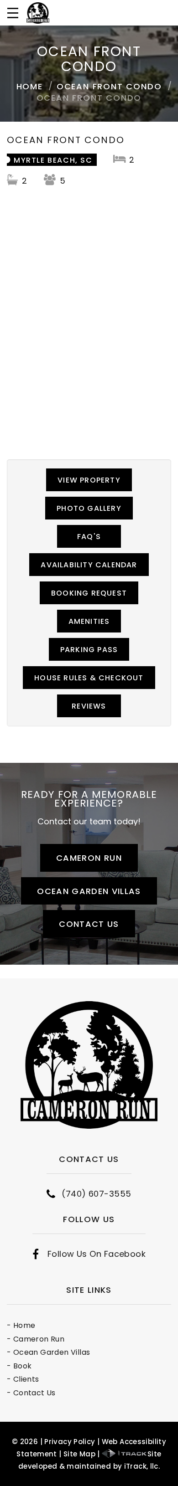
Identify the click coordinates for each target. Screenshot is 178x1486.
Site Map (79, 1454)
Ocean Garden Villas (89, 891)
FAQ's (89, 536)
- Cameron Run (35, 1339)
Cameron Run (89, 858)
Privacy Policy (69, 1441)
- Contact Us (31, 1393)
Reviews (89, 706)
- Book (19, 1366)
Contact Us (89, 924)
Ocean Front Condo (109, 86)
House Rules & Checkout (88, 678)
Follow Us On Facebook (96, 1254)
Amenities (89, 621)
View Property (89, 480)
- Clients (23, 1379)
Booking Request (89, 593)
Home (29, 86)
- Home (21, 1325)
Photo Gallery (89, 508)
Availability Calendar (89, 565)
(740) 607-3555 (96, 1193)
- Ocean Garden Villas (48, 1352)
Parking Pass (89, 649)
